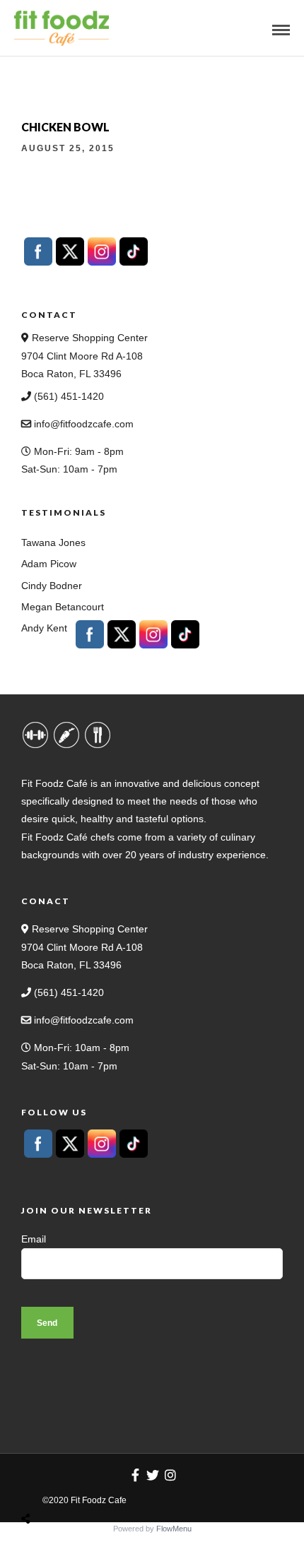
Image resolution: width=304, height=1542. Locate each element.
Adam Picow (48, 563)
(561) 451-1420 (67, 396)
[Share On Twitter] (61, 1485)
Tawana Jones (53, 542)
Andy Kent (44, 628)
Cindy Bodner (51, 585)
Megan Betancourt (62, 606)
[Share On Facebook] (39, 1485)
